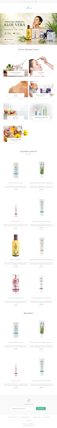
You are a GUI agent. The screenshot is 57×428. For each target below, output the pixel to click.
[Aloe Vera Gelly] (41, 207)
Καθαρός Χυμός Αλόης (15, 259)
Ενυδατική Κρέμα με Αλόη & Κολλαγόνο (41, 298)
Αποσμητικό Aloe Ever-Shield (16, 183)
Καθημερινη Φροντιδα (41, 117)
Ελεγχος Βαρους (41, 95)
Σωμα (15, 95)
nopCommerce (31, 423)
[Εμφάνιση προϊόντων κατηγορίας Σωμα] (15, 89)
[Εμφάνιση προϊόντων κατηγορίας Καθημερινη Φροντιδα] (41, 111)
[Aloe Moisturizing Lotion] (41, 284)
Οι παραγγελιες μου (12, 417)
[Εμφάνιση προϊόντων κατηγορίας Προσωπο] (41, 66)
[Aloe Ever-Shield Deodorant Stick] (15, 169)
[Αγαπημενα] (28, 1)
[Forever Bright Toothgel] (41, 169)
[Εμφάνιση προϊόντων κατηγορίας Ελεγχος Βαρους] (41, 89)
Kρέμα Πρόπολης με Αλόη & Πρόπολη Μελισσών (41, 259)
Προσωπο (41, 72)
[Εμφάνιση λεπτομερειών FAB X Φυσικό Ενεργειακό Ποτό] (15, 284)
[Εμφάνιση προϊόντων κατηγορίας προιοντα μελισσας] (15, 133)
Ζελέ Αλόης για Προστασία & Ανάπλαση (41, 221)
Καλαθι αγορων (32, 1)
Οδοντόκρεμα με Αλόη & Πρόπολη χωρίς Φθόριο (41, 183)
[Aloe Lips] (15, 207)
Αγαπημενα (46, 417)
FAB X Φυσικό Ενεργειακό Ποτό (15, 298)
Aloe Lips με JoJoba (15, 221)
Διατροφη (16, 117)
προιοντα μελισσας (15, 139)
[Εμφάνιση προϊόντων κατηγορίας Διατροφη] (15, 111)
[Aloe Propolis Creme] (41, 245)
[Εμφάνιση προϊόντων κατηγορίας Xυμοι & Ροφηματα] (15, 66)
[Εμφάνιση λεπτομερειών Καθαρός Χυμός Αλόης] (15, 245)
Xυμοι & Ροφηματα (15, 72)
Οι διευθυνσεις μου (25, 417)
